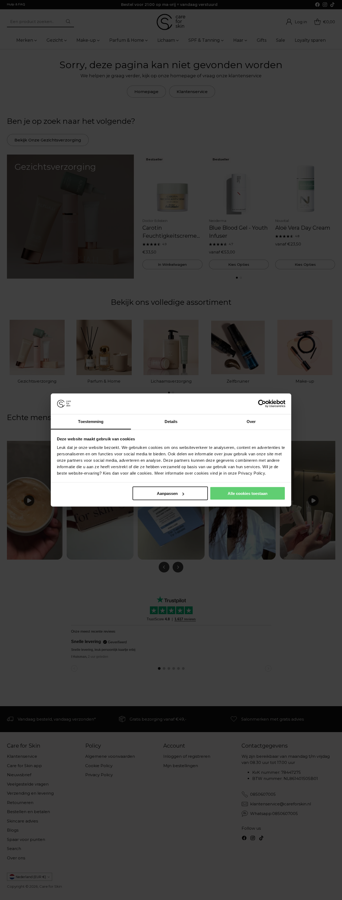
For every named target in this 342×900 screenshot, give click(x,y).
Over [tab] (251, 421)
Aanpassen (167, 493)
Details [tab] (171, 421)
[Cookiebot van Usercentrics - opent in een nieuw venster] (262, 404)
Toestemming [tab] (90, 421)
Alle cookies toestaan (247, 493)
